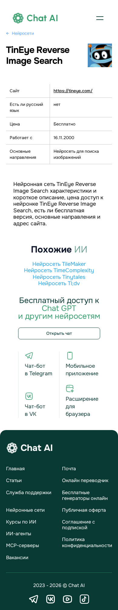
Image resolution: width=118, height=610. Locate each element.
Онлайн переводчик (85, 480)
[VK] (50, 599)
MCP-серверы (22, 545)
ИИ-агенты (18, 533)
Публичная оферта (84, 510)
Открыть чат (59, 333)
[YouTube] (67, 599)
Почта (69, 468)
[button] (99, 18)
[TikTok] (84, 599)
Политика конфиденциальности (87, 542)
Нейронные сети (25, 510)
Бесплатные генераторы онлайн (85, 495)
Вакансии (17, 557)
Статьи (14, 480)
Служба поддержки (28, 492)
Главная (15, 468)
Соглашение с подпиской (78, 525)
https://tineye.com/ (73, 90)
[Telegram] (33, 599)
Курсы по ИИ (21, 522)
